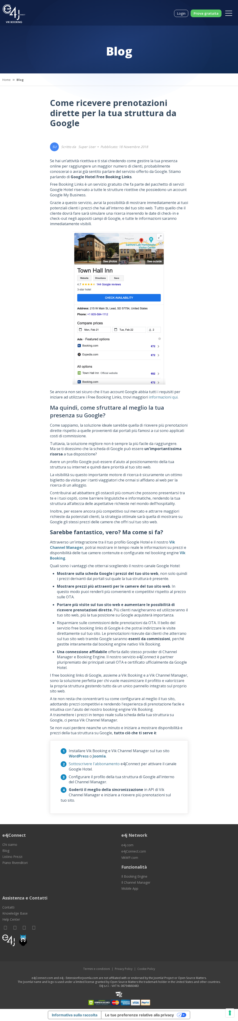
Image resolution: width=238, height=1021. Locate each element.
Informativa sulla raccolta (74, 1015)
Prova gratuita (206, 13)
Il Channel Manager (135, 882)
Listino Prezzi (12, 856)
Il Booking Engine (134, 876)
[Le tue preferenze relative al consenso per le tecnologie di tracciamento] (229, 1012)
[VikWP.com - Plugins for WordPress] (59, 940)
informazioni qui (163, 397)
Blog (5, 850)
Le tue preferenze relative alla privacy (139, 1015)
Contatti (8, 907)
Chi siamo (9, 844)
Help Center (11, 919)
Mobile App (129, 888)
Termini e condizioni (96, 969)
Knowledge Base (15, 913)
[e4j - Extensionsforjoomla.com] (8, 942)
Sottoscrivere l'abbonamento (94, 763)
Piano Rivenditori (15, 862)
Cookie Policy (146, 969)
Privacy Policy (123, 969)
